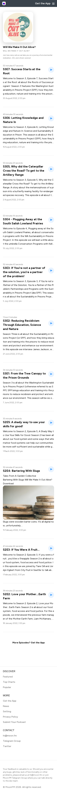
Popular (7, 687)
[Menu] (53, 3)
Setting (7, 711)
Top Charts (9, 682)
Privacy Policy (10, 716)
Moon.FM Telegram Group (15, 778)
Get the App (42, 3)
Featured (8, 676)
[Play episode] (51, 70)
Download (8, 483)
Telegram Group (12, 740)
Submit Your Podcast (14, 722)
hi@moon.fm (10, 735)
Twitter (7, 746)
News (6, 706)
